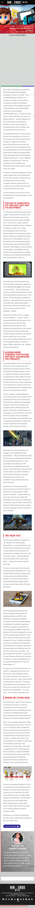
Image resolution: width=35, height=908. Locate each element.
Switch (31, 32)
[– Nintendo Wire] (17, 888)
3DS (17, 32)
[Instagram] (6, 899)
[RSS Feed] (18, 901)
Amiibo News (24, 32)
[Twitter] (15, 899)
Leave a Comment (8, 26)
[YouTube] (18, 899)
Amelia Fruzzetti (30, 26)
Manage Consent (22, 906)
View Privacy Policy (10, 895)
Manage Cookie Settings (23, 895)
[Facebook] (3, 899)
